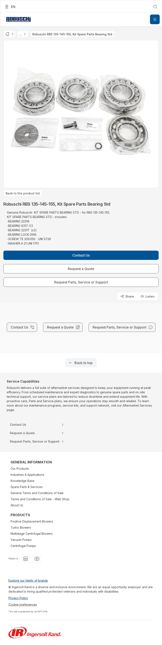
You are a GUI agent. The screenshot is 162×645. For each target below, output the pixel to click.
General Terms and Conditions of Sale (37, 493)
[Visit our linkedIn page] (26, 559)
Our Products (20, 468)
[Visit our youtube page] (37, 559)
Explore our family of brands (28, 580)
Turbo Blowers (21, 527)
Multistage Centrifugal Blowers (32, 533)
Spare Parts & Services (27, 487)
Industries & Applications (27, 474)
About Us (17, 505)
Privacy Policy (18, 598)
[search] (155, 7)
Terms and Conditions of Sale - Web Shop (40, 499)
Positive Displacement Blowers (32, 521)
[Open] (155, 19)
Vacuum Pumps (21, 539)
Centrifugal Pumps (23, 546)
